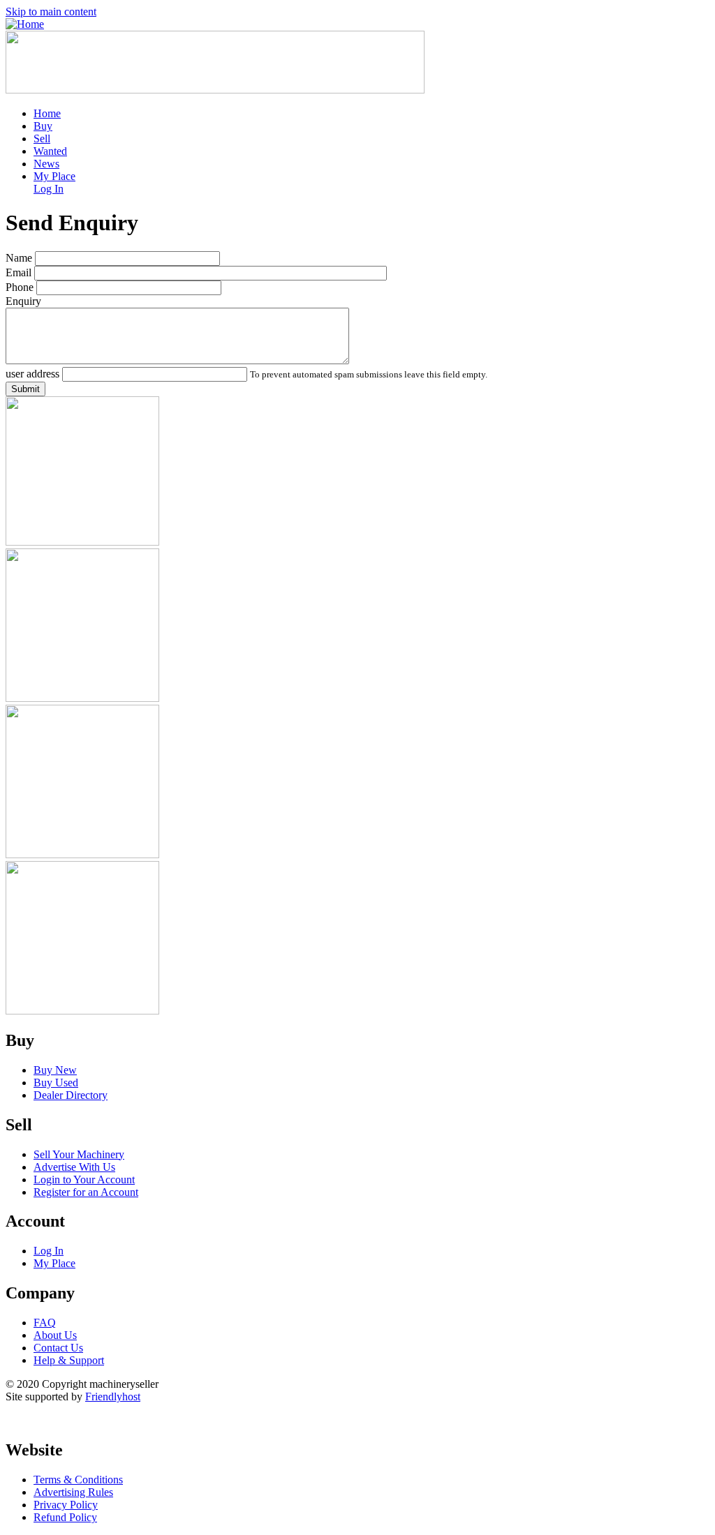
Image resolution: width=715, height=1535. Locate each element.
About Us (55, 1335)
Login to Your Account (84, 1179)
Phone (20, 287)
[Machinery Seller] (25, 24)
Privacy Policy (66, 1505)
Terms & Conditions (78, 1479)
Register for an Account (86, 1192)
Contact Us (58, 1348)
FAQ (45, 1322)
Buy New (55, 1070)
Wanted (50, 151)
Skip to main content (51, 11)
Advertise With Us (74, 1167)
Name (19, 258)
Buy (43, 126)
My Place (54, 176)
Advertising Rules (73, 1492)
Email (18, 272)
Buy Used (56, 1082)
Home (47, 113)
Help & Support (69, 1360)
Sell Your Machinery (79, 1154)
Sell (42, 138)
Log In (49, 189)
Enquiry (23, 301)
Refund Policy (65, 1517)
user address (32, 374)
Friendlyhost (112, 1396)
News (46, 164)
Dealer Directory (71, 1095)
